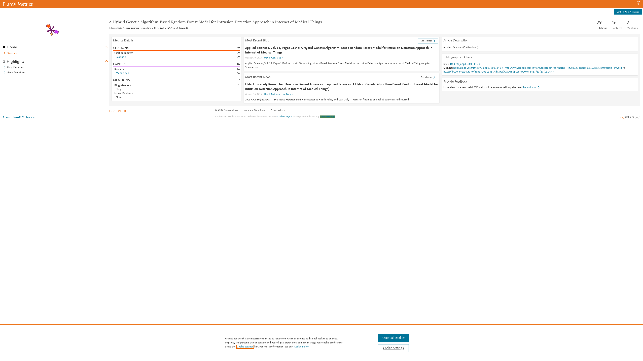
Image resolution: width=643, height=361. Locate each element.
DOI (445, 64)
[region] (321, 342)
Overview (12, 53)
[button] (638, 3)
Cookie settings (327, 116)
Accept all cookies (393, 338)
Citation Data (115, 28)
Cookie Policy (301, 346)
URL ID (447, 68)
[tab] (56, 46)
